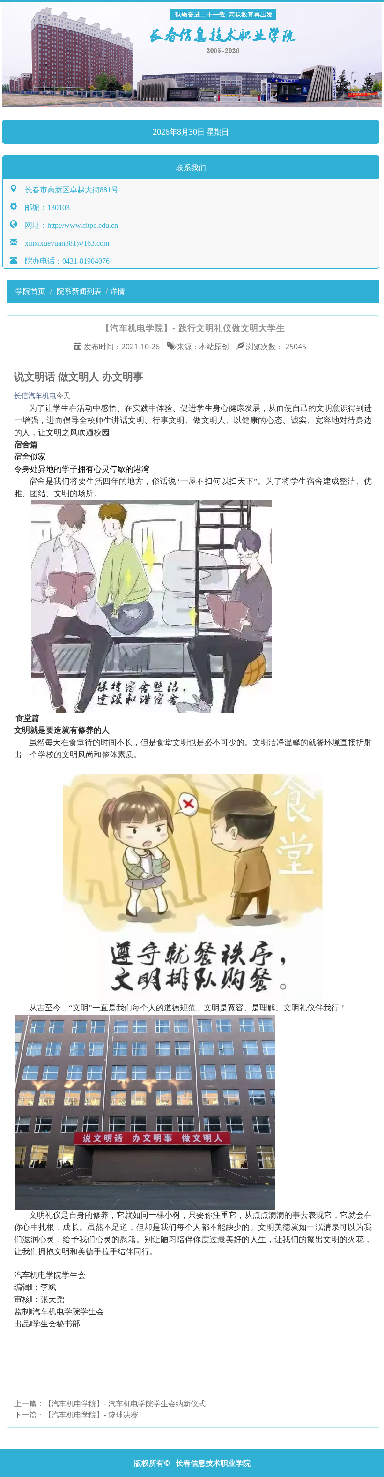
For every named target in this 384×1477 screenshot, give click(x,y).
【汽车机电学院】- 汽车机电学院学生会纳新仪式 (125, 1403)
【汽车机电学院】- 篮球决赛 (91, 1414)
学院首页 (29, 291)
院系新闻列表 (79, 291)
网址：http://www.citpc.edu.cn (67, 224)
